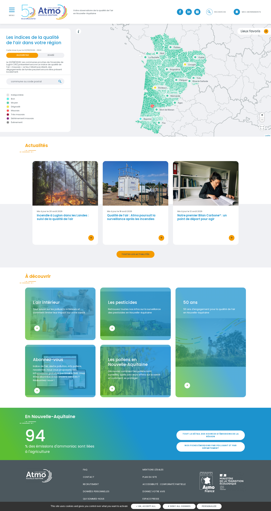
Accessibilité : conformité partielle (164, 484)
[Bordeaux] (155, 87)
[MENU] (11, 9)
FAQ (85, 469)
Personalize (209, 506)
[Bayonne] (140, 118)
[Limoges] (185, 64)
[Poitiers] (170, 47)
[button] (216, 12)
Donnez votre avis (154, 491)
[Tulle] (193, 78)
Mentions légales (153, 469)
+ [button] (262, 115)
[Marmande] (167, 95)
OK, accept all (147, 506)
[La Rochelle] (145, 57)
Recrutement (91, 484)
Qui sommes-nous (93, 498)
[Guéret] (195, 57)
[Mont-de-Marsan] (156, 109)
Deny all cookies (180, 506)
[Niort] (156, 53)
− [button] (262, 120)
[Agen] (174, 102)
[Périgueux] (176, 79)
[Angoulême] (166, 69)
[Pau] (158, 122)
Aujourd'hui (22, 55)
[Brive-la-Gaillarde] (189, 80)
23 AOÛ (51, 55)
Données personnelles (96, 491)
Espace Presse (151, 498)
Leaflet (267, 135)
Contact (88, 477)
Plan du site (150, 477)
